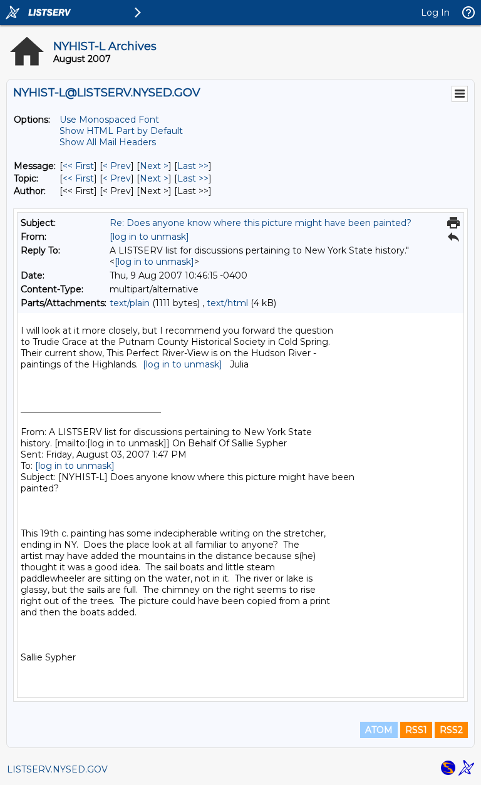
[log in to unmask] (149, 236)
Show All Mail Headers (107, 142)
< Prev (117, 166)
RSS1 (416, 730)
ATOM (379, 730)
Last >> (193, 166)
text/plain (130, 303)
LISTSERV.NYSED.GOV (57, 769)
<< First (78, 166)
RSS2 (451, 730)
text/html (227, 303)
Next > (154, 166)
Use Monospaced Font (109, 119)
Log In (435, 12)
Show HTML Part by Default (121, 130)
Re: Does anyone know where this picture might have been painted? (260, 222)
